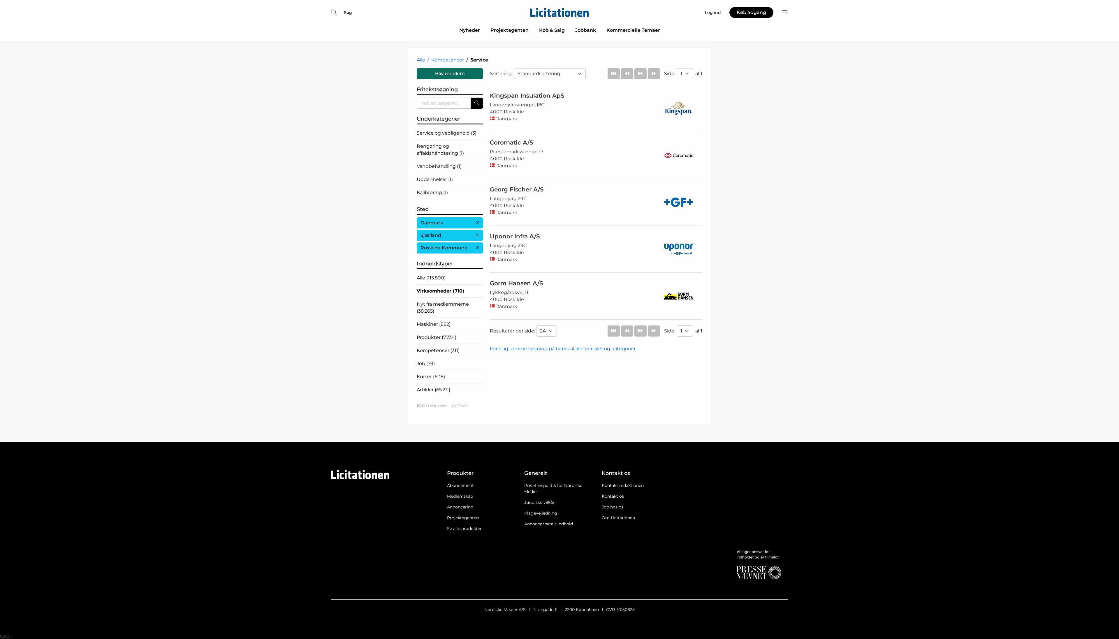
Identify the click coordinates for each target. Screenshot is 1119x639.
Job (426, 363)
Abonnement (460, 485)
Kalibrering (432, 192)
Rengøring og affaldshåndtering (440, 149)
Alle (421, 60)
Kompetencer (447, 60)
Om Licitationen (618, 517)
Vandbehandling (439, 166)
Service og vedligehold (446, 133)
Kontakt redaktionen (623, 485)
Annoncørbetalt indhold (548, 524)
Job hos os (612, 507)
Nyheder (469, 30)
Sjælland (430, 235)
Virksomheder (440, 291)
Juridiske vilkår (539, 502)
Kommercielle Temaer (633, 30)
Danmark (431, 223)
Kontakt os (613, 496)
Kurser (431, 376)
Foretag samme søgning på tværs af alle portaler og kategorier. (563, 348)
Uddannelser (435, 179)
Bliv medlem (450, 73)
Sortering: (502, 73)
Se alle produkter (464, 528)
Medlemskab (460, 496)
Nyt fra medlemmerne (443, 307)
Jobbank (585, 30)
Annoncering (460, 507)
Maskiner (434, 324)
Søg (348, 12)
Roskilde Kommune (443, 248)
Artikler (433, 389)
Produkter (436, 337)
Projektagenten (509, 30)
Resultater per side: (513, 331)
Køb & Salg (552, 30)
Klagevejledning (540, 513)
